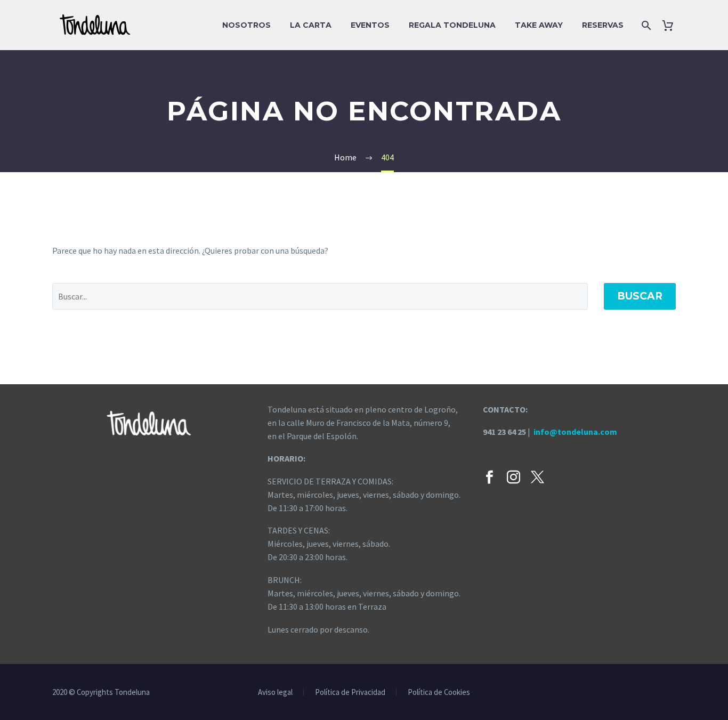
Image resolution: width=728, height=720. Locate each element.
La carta (310, 25)
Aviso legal (275, 693)
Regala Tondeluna (452, 25)
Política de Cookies (439, 693)
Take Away (539, 25)
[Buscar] (645, 25)
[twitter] (537, 477)
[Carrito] (672, 25)
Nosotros (246, 25)
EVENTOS (370, 25)
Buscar (639, 296)
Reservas (603, 25)
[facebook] (489, 477)
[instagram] (513, 477)
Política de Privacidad (350, 693)
